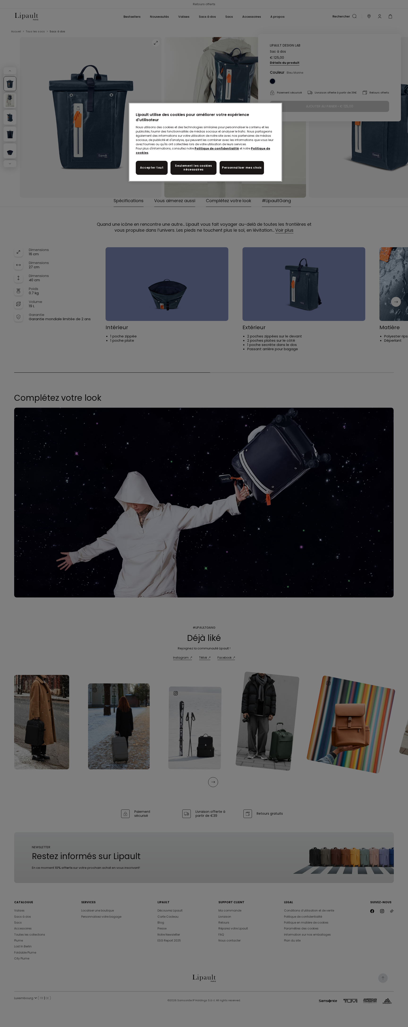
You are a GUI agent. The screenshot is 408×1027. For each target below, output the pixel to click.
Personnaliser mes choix (242, 168)
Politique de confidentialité (217, 148)
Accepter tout (152, 168)
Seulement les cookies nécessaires (193, 168)
